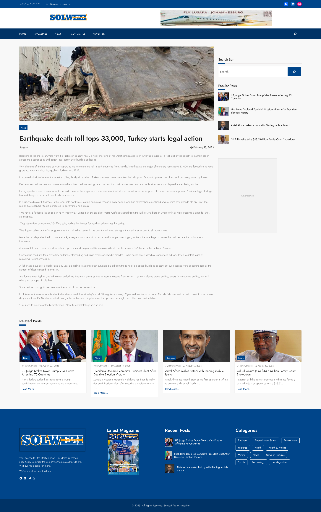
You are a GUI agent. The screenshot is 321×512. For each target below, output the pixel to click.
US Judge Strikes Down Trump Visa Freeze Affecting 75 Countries (261, 97)
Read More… (29, 389)
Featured (242, 447)
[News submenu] (63, 34)
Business (171, 358)
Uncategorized (280, 462)
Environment (290, 440)
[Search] (294, 71)
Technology (258, 462)
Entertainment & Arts (265, 440)
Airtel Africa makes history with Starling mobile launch (260, 125)
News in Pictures (275, 455)
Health (257, 447)
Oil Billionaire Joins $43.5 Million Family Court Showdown (263, 139)
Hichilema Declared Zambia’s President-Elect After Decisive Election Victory (263, 111)
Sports (241, 462)
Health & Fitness (277, 447)
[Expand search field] (295, 33)
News (23, 127)
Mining (242, 455)
